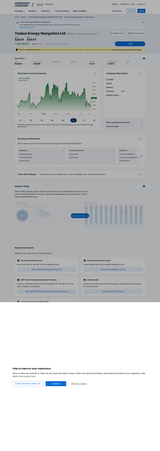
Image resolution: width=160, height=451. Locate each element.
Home (17, 17)
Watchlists (125, 4)
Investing (19, 11)
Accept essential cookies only (27, 384)
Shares (23, 17)
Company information (116, 73)
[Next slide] (139, 156)
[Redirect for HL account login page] (80, 215)
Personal (40, 4)
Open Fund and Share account (113, 269)
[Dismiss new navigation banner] (143, 22)
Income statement (76, 150)
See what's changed (27, 27)
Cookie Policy (29, 376)
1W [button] (31, 120)
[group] (57, 120)
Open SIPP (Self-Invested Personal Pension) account (46, 291)
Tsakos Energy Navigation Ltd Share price (79, 17)
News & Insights (80, 11)
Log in (141, 11)
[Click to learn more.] (144, 58)
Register (115, 4)
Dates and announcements (118, 122)
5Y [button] (84, 120)
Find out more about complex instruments (127, 50)
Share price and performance (31, 73)
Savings (32, 11)
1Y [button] (73, 120)
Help (133, 4)
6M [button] (63, 120)
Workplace (50, 4)
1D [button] (20, 120)
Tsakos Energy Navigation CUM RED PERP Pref (45, 17)
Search (118, 11)
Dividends (23, 150)
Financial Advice (62, 11)
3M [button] (52, 120)
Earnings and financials (28, 139)
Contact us (141, 4)
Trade (130, 44)
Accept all (56, 384)
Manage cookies (79, 384)
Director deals (112, 126)
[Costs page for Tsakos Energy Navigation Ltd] (80, 174)
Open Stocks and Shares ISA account (47, 269)
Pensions (45, 11)
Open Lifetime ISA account (113, 291)
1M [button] (41, 120)
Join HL (131, 11)
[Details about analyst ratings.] (144, 186)
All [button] (94, 120)
